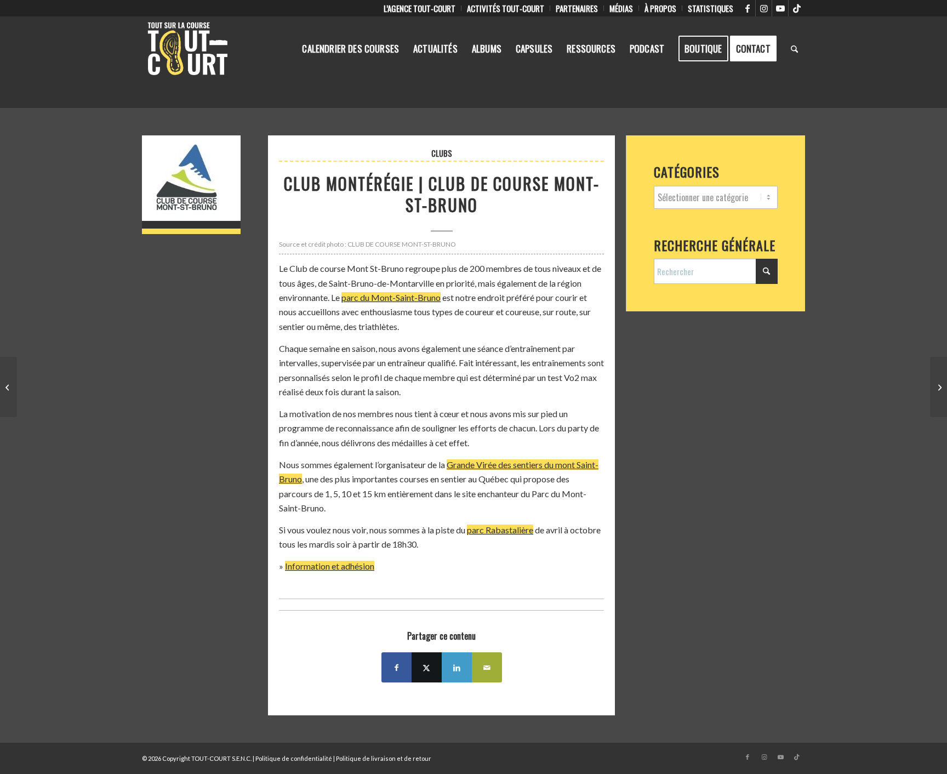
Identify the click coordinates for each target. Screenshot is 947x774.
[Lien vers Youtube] (780, 8)
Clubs (441, 153)
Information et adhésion (329, 566)
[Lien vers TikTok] (797, 8)
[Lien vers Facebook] (747, 8)
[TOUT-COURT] (187, 48)
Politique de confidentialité (293, 758)
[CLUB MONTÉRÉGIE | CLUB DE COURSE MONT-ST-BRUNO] (191, 184)
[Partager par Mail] (487, 667)
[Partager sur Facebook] (396, 667)
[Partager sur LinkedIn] (457, 667)
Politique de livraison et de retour (383, 758)
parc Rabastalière (500, 530)
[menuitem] (419, 8)
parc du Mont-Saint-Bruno (391, 297)
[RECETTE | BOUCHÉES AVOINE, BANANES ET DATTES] (938, 387)
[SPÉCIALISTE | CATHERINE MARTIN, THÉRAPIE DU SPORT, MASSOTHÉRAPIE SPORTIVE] (8, 387)
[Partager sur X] (427, 667)
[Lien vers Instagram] (764, 8)
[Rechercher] (794, 48)
